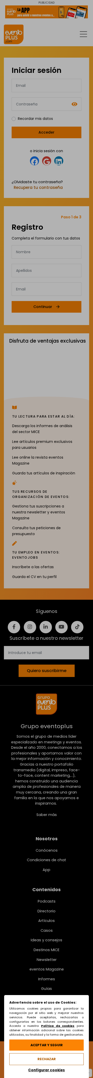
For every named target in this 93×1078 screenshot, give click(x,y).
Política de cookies (57, 1026)
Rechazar (46, 1059)
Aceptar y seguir (46, 1045)
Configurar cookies (46, 1070)
